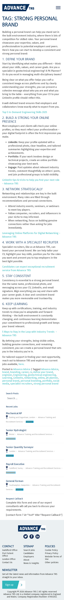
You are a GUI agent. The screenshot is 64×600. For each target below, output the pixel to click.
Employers (29, 556)
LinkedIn (18, 377)
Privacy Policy (51, 553)
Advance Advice (21, 369)
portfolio (47, 380)
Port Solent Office (7, 554)
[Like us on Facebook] (31, 536)
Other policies (51, 562)
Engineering (20, 375)
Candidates (29, 553)
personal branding (31, 380)
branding (15, 372)
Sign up (9, 584)
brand (5, 372)
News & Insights (31, 563)
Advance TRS (31, 591)
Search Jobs (29, 550)
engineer (7, 375)
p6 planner (52, 377)
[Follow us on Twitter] (25, 536)
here (21, 364)
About (26, 560)
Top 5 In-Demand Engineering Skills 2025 (24, 112)
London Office (8, 559)
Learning (7, 377)
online (41, 377)
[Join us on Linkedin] (37, 536)
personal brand (10, 380)
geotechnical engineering (42, 375)
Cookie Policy (51, 550)
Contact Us (7, 562)
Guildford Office (9, 550)
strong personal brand (45, 383)
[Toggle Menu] (58, 7)
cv (31, 372)
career (25, 372)
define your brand (43, 372)
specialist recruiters (21, 383)
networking (30, 377)
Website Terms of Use (53, 557)
